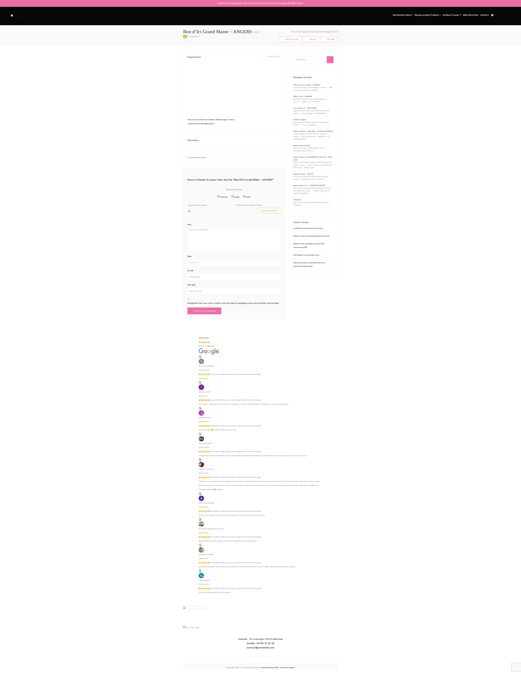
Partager (331, 39)
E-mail (190, 270)
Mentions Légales (287, 667)
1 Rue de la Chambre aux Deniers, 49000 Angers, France (314, 32)
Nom (189, 256)
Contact (484, 15)
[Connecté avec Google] (235, 197)
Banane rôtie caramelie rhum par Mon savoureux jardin (309, 245)
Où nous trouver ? (452, 15)
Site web (191, 285)
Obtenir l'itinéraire (274, 56)
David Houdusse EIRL (270, 667)
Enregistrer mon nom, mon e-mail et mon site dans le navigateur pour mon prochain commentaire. (233, 303)
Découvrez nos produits (427, 15)
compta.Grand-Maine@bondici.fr (201, 124)
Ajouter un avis (291, 39)
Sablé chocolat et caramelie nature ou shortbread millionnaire (309, 264)
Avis (189, 224)
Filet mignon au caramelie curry (306, 255)
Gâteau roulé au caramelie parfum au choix (311, 236)
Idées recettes (470, 15)
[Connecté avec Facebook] (222, 197)
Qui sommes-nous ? (403, 15)
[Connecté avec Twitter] (247, 197)
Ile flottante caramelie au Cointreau (308, 228)
